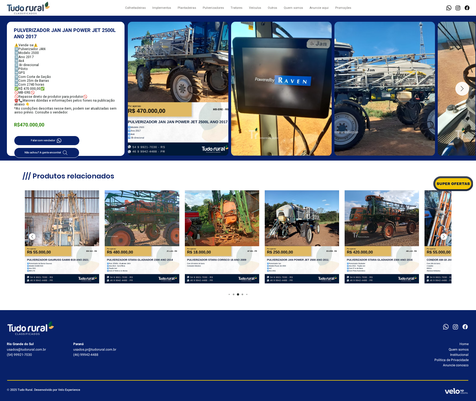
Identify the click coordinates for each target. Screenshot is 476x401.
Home (464, 344)
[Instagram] (458, 8)
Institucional (459, 354)
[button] (449, 8)
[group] (238, 237)
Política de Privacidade (451, 359)
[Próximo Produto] (443, 236)
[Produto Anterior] (32, 236)
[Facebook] (467, 8)
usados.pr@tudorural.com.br (94, 349)
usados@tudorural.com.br (26, 349)
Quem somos (459, 349)
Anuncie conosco (456, 365)
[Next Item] (462, 89)
